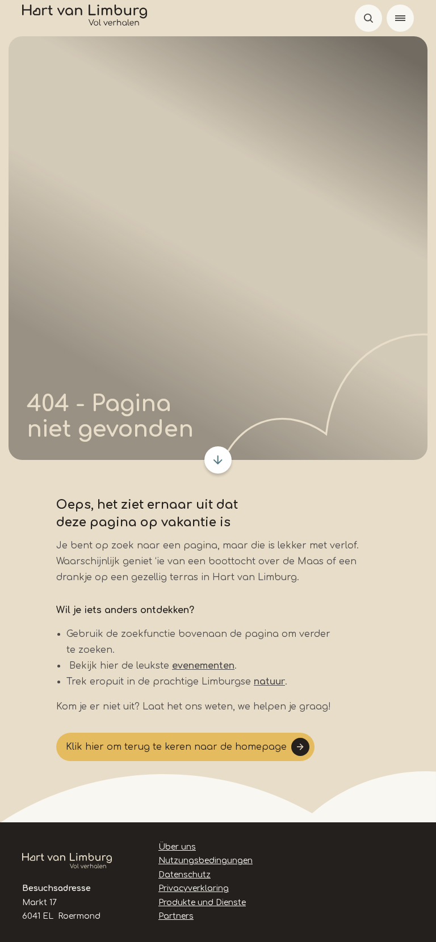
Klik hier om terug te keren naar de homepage (176, 747)
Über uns (177, 847)
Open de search (368, 18)
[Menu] (400, 18)
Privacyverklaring (193, 888)
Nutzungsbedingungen (205, 860)
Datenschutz (184, 875)
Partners (176, 916)
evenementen (203, 666)
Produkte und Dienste (202, 902)
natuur (269, 682)
